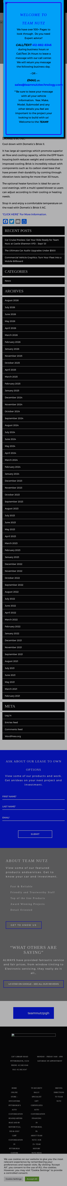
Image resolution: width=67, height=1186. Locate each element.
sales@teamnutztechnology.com (39, 84)
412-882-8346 (41, 45)
